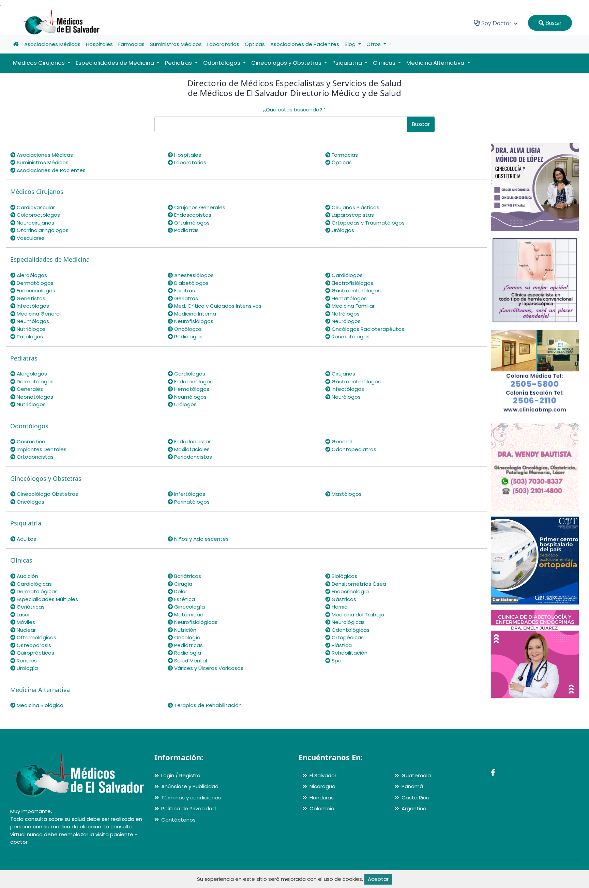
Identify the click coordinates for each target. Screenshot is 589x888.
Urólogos (342, 230)
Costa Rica (415, 797)
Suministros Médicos (176, 44)
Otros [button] (374, 44)
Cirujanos (342, 373)
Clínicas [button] (385, 63)
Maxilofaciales (191, 449)
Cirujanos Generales (199, 207)
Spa (336, 660)
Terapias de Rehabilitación (207, 705)
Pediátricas (188, 645)
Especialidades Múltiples (46, 599)
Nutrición (184, 629)
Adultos (25, 538)
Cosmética (30, 441)
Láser (22, 614)
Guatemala (416, 775)
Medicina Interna (194, 313)
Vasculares (30, 238)
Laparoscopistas (352, 214)
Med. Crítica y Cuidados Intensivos (217, 305)
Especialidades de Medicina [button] (115, 63)
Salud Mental (190, 660)
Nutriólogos (30, 329)
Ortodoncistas (34, 456)
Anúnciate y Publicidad (189, 786)
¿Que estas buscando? (294, 109)
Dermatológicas (36, 591)
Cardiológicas (33, 583)
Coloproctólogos (37, 214)
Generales (29, 389)
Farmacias (131, 44)
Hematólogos (348, 298)
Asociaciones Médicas (52, 44)
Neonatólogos (34, 396)
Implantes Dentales (40, 449)
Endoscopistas (192, 214)
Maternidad (188, 614)
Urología (26, 668)
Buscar (552, 22)
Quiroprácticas (34, 652)
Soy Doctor (496, 23)
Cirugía (182, 583)
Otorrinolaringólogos (42, 230)
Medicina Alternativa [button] (436, 63)
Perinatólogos (191, 501)
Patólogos (29, 336)
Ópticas (255, 44)
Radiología (187, 652)
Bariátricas (187, 576)
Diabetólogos (191, 283)
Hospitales (99, 44)
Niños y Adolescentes (201, 538)
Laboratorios (223, 44)
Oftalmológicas (35, 637)
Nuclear (25, 629)
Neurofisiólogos (193, 321)
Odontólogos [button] (222, 63)
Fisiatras (184, 290)
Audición (26, 576)
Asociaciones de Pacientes (304, 44)
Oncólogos (187, 329)
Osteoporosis (33, 645)
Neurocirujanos (34, 222)
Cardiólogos (346, 275)
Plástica (341, 645)
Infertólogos (189, 493)
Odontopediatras (353, 449)
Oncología (186, 637)
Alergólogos (31, 275)
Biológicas (343, 576)
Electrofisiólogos (351, 283)
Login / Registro (180, 775)
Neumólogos (32, 321)
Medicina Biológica (39, 705)
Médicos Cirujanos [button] (39, 63)
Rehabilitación (348, 652)
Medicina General (38, 313)
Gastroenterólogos (355, 290)
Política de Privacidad (188, 808)
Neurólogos (345, 321)
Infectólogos (32, 305)
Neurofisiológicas (195, 622)
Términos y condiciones (191, 797)
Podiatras (186, 230)
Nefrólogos (345, 313)
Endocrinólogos (35, 290)
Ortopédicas (347, 637)
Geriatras (185, 298)
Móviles (25, 622)
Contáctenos (178, 819)
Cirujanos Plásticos (354, 207)
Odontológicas (349, 629)
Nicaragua (322, 786)
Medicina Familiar (352, 305)
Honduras (321, 797)
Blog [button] (351, 44)
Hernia (339, 606)
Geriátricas (30, 606)
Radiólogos (187, 336)
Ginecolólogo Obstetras (46, 493)
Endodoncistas (192, 441)
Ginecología (189, 606)
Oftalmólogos (191, 222)
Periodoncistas (192, 456)
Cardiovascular (35, 207)
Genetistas (30, 298)
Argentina (414, 808)
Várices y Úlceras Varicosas (208, 668)
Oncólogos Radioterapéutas (367, 329)
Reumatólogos (349, 336)
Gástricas (343, 599)
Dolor (180, 591)
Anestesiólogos (193, 275)
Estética (184, 599)
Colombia (321, 808)
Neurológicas (347, 622)
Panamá (412, 786)
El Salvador (322, 775)
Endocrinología (349, 591)
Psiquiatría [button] (347, 63)
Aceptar (378, 879)
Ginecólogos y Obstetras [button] (287, 63)
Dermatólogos (34, 283)
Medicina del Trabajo (357, 614)
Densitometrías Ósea (358, 583)
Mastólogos (346, 493)
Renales (26, 660)
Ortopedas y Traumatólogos (367, 222)
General (341, 441)
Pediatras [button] (179, 63)
